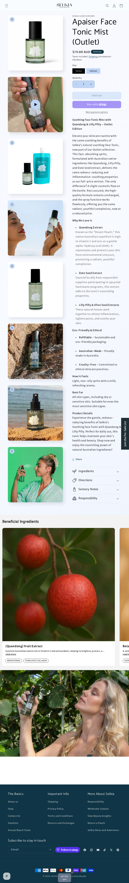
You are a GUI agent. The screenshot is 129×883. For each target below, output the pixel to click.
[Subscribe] (50, 849)
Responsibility (96, 801)
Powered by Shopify (77, 876)
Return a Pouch (96, 823)
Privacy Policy (56, 808)
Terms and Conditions (60, 816)
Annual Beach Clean (19, 830)
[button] (6, 5)
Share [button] (79, 459)
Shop (11, 808)
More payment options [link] (97, 112)
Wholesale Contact (98, 808)
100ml (95, 71)
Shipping (93, 56)
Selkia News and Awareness (103, 830)
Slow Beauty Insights (99, 816)
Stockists (13, 823)
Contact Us (14, 816)
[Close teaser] (72, 872)
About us (13, 801)
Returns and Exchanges (61, 823)
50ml (80, 71)
